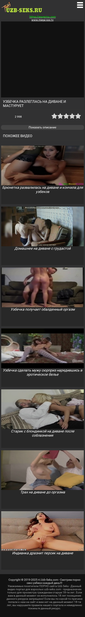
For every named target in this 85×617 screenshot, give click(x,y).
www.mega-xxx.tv (42, 19)
